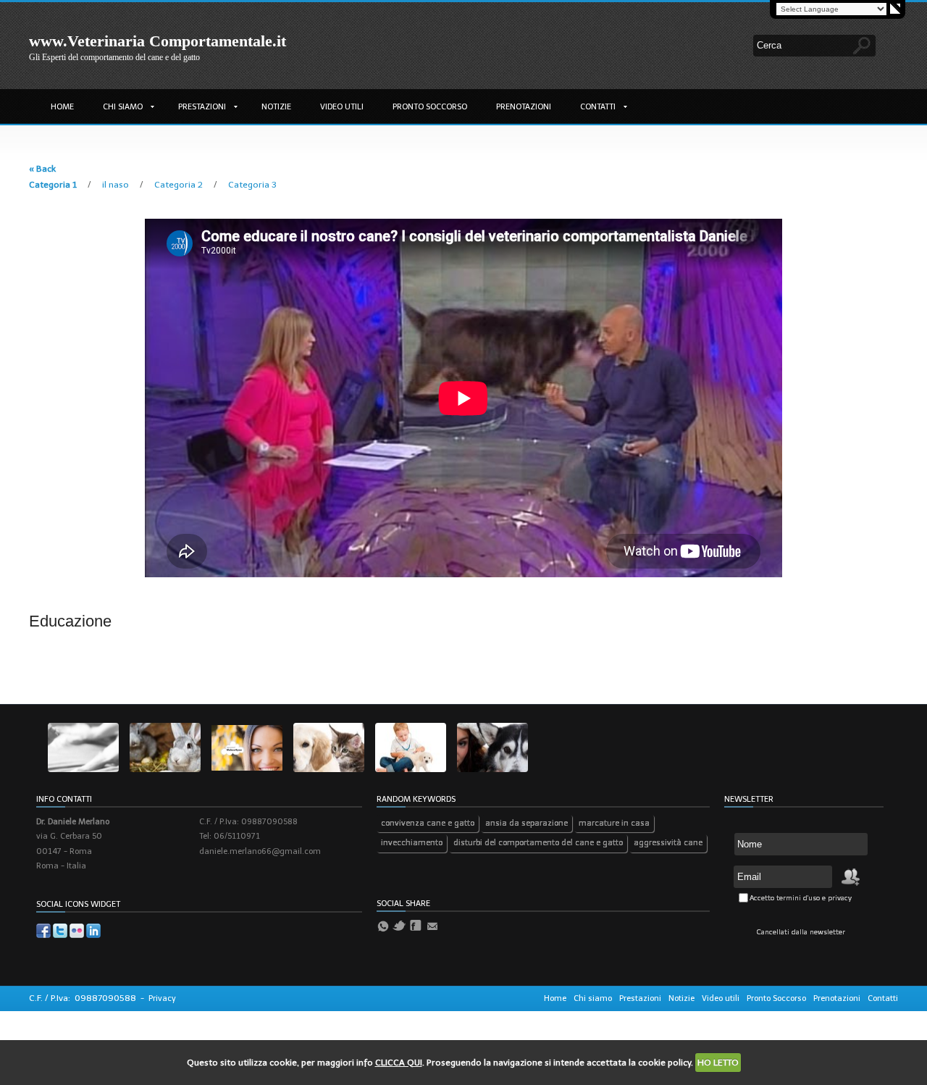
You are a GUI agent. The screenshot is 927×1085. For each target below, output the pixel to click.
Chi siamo (123, 107)
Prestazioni (202, 107)
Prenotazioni (523, 107)
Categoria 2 (179, 185)
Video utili (342, 107)
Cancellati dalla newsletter (801, 932)
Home (62, 107)
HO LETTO (718, 1062)
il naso (116, 185)
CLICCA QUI (398, 1062)
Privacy (162, 998)
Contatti (598, 107)
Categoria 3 (252, 185)
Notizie (276, 107)
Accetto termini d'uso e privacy (801, 898)
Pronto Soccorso (430, 107)
